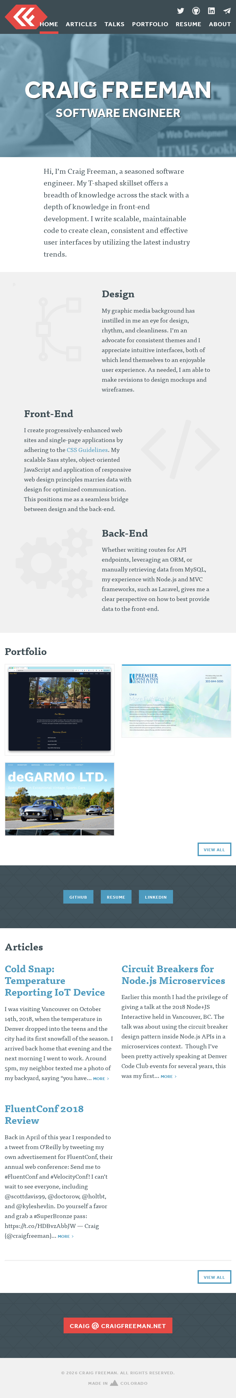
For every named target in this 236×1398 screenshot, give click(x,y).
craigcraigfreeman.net (118, 1326)
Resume (189, 24)
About (220, 24)
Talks (114, 24)
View (59, 707)
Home (49, 24)
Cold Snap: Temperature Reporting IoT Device (55, 982)
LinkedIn (211, 10)
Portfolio (150, 24)
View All (214, 849)
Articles (81, 24)
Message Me (226, 10)
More (99, 1078)
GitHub (196, 10)
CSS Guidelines (87, 450)
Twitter (180, 10)
